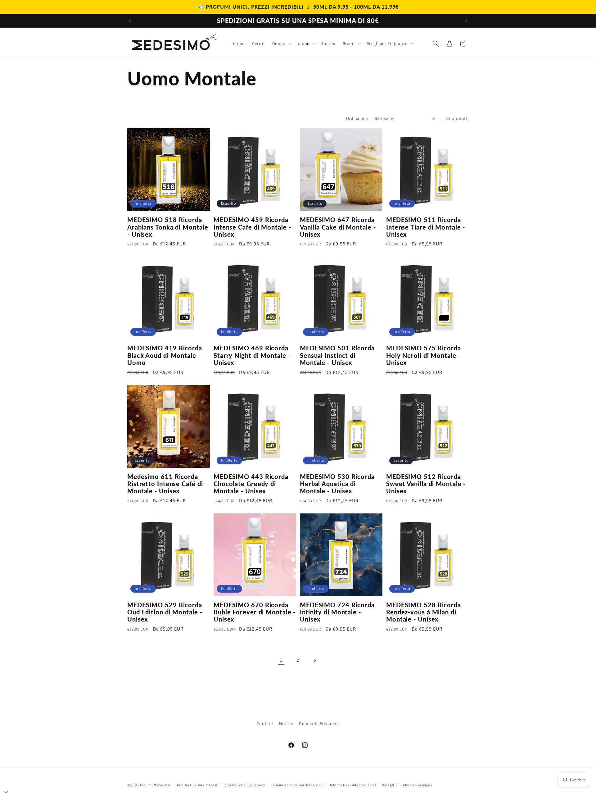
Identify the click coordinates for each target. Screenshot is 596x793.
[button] (281, 43)
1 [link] (281, 660)
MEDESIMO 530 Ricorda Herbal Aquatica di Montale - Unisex (337, 484)
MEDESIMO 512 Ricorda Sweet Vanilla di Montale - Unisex (426, 484)
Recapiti (389, 785)
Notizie (286, 723)
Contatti (265, 723)
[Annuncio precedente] (129, 20)
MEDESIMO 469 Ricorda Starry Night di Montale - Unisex (252, 355)
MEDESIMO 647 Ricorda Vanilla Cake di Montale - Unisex (338, 227)
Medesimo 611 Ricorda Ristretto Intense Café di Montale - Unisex (165, 484)
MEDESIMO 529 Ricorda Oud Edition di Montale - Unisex (164, 612)
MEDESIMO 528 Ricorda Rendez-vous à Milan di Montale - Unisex (423, 612)
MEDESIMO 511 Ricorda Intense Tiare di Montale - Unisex (425, 227)
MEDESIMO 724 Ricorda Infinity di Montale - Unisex (337, 612)
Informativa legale (417, 785)
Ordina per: (357, 118)
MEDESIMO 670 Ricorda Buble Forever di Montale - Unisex (255, 612)
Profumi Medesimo (155, 785)
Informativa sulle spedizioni (353, 785)
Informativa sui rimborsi (197, 785)
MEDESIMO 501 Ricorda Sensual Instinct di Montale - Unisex (337, 355)
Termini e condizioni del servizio (297, 785)
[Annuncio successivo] (466, 20)
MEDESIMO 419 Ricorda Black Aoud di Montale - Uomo (164, 355)
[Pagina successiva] (315, 660)
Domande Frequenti (319, 723)
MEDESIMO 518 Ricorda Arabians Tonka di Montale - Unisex (167, 227)
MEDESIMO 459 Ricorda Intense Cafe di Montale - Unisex (252, 227)
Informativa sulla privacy (244, 785)
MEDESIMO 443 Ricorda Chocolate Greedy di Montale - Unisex (251, 484)
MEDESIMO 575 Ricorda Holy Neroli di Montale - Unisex (423, 355)
